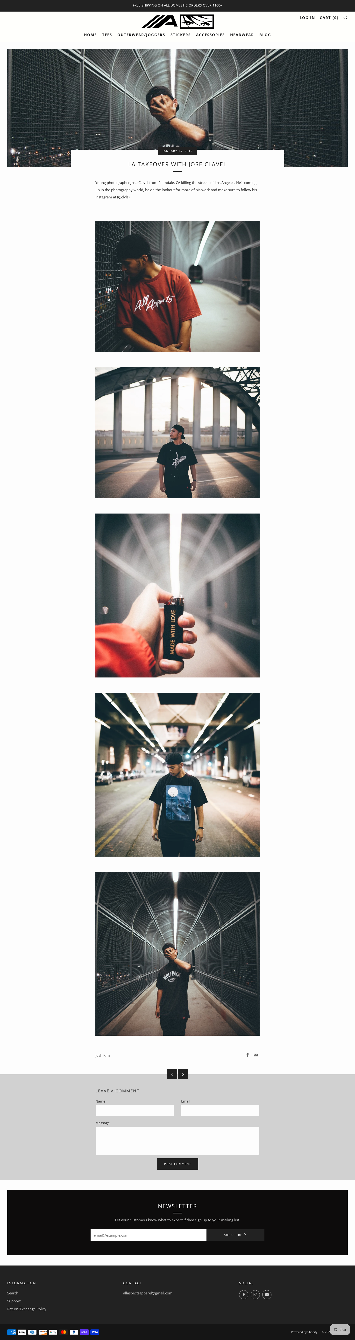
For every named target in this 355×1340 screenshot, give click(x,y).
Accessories (210, 34)
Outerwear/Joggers (141, 34)
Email (185, 1101)
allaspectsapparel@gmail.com (147, 1293)
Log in (307, 17)
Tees (107, 34)
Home (90, 34)
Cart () (329, 17)
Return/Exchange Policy (26, 1308)
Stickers (180, 34)
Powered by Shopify (304, 1332)
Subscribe (233, 1235)
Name (100, 1101)
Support (14, 1301)
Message (102, 1122)
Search (12, 1293)
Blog (265, 34)
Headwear (242, 34)
